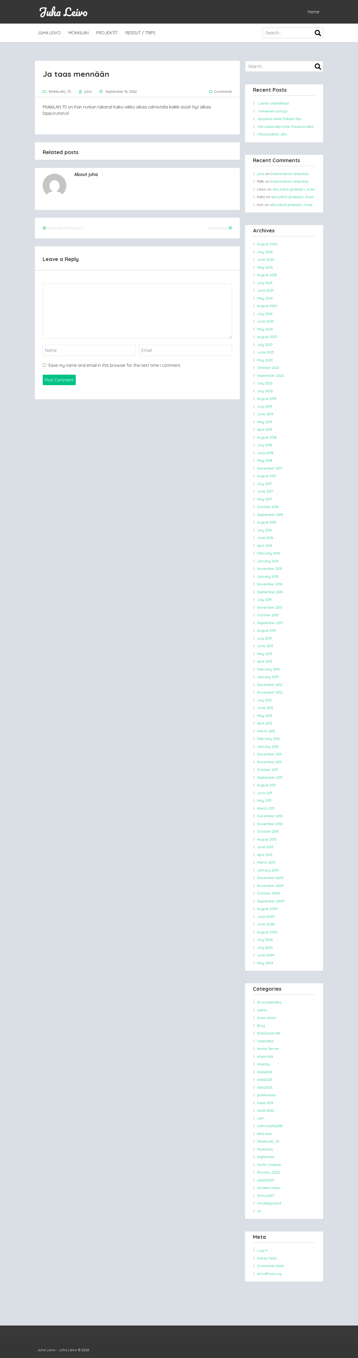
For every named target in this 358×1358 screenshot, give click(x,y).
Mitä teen (264, 1134)
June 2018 (265, 453)
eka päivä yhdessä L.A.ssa (294, 189)
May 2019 (264, 422)
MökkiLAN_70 (60, 91)
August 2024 (267, 306)
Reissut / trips (140, 32)
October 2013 (268, 615)
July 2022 (265, 383)
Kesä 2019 (265, 1103)
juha (87, 91)
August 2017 (266, 476)
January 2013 (268, 677)
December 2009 (270, 878)
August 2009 (267, 909)
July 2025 (265, 283)
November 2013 (269, 607)
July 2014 (264, 599)
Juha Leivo (63, 12)
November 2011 (269, 762)
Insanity (263, 1064)
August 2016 (266, 522)
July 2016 (264, 530)
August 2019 (266, 398)
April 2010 (264, 855)
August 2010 (266, 839)
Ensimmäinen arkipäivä (289, 174)
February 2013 (268, 669)
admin (262, 1010)
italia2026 (264, 1087)
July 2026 (265, 252)
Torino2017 (265, 1195)
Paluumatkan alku (272, 134)
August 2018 (266, 437)
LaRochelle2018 (270, 1126)
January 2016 (268, 561)
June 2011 (264, 793)
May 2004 (265, 963)
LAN (260, 1118)
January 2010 (268, 870)
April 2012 (264, 723)
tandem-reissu (268, 1188)
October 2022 (268, 368)
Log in (262, 1250)
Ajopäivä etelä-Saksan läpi (279, 119)
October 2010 (268, 831)
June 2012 (265, 708)
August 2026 (267, 244)
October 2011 (267, 769)
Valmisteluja (217, 228)
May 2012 (264, 715)
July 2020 (265, 391)
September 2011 (269, 777)
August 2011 (266, 785)
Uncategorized (269, 1203)
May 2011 (264, 800)
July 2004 (265, 947)
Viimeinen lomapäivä (65, 228)
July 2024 (265, 314)
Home (313, 11)
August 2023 (267, 337)
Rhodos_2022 (268, 1172)
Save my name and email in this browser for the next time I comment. (114, 365)
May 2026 (265, 267)
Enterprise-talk (268, 1033)
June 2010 (265, 847)
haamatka (265, 1041)
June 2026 (265, 259)
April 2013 (264, 661)
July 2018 (264, 445)
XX (259, 1211)
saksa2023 (265, 1180)
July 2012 (264, 700)
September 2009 (270, 901)
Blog (261, 1025)
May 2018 (264, 460)
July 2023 (265, 344)
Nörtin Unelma (269, 1165)
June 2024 (265, 321)
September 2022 (270, 375)
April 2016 (264, 545)
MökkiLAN (78, 32)
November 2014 (269, 584)
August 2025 (267, 275)
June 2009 (265, 916)
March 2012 (266, 731)
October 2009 (268, 893)
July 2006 (265, 939)
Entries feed (266, 1258)
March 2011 (265, 808)
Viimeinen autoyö (273, 111)
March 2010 (266, 862)
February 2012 (268, 739)
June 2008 (265, 924)
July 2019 (264, 406)
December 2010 (270, 816)
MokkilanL (265, 1149)
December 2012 (269, 685)
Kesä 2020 (265, 1110)
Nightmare (265, 1157)
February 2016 (268, 553)
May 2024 (265, 329)
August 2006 (267, 932)
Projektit (107, 32)
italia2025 (264, 1079)
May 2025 (265, 298)
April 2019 (264, 429)
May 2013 (264, 654)
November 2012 (269, 692)
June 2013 (265, 646)
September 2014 (270, 592)
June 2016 (265, 538)
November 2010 (270, 824)
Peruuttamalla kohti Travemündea (285, 126)
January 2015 (268, 576)
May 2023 (265, 360)
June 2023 (265, 352)
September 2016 (270, 514)
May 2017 (264, 499)
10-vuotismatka (269, 1002)
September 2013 (270, 623)
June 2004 (265, 955)
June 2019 (265, 414)
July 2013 (264, 638)
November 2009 (270, 885)
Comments (223, 91)
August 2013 (266, 630)
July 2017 (264, 484)
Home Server (268, 1048)
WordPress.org (269, 1274)
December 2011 (269, 754)
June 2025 (265, 290)
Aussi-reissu (266, 1018)
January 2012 (268, 746)
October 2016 (268, 507)
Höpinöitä (265, 1056)
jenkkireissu (266, 1095)
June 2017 (265, 491)
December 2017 (269, 468)
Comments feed (270, 1266)
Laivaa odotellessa (273, 103)
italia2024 (264, 1072)
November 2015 (269, 568)
